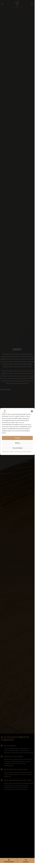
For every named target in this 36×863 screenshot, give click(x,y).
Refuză (17, 443)
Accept (17, 438)
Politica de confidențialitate (23, 451)
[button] (32, 411)
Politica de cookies (8, 451)
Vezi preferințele (17, 448)
